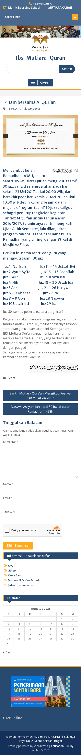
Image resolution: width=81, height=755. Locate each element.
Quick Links (12, 17)
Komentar (10, 442)
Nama (8, 484)
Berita (11, 378)
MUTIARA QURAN (60, 7)
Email (7, 498)
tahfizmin (34, 109)
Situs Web (9, 512)
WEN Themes (40, 750)
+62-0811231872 (42, 3)
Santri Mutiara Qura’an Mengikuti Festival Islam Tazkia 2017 (40, 395)
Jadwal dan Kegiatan (21, 585)
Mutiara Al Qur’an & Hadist (25, 580)
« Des (7, 652)
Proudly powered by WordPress (28, 746)
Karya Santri (15, 575)
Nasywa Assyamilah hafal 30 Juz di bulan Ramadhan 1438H (40, 409)
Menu (44, 83)
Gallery (12, 570)
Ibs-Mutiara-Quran (40, 58)
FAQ (10, 565)
